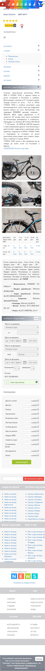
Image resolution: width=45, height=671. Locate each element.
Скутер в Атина (34, 508)
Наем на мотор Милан (13, 494)
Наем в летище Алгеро (13, 540)
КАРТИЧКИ (11, 602)
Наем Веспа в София (36, 519)
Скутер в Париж (34, 510)
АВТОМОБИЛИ (13, 628)
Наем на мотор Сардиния (14, 496)
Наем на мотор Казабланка (10, 560)
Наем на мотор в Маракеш (11, 555)
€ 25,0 (20, 247)
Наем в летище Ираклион (14, 548)
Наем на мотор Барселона (10, 503)
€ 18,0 (31, 247)
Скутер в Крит (33, 516)
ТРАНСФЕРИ (12, 631)
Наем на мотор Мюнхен (13, 518)
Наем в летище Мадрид (13, 537)
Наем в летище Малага (13, 534)
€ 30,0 (14, 247)
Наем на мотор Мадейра (14, 516)
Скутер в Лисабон (35, 499)
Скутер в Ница (33, 513)
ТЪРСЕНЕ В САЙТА (34, 479)
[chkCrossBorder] (37, 382)
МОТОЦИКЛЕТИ (13, 624)
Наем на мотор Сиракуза (14, 499)
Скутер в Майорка (35, 496)
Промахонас (13, 56)
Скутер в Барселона (36, 494)
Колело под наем (16, 148)
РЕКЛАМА (11, 635)
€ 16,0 (38, 246)
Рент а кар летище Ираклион (35, 561)
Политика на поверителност (24, 582)
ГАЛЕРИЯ (11, 599)
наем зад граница (17, 382)
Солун (10, 59)
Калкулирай (22, 462)
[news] (24, 574)
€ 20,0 (25, 247)
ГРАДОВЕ (11, 606)
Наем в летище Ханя (12, 545)
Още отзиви (9, 25)
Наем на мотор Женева (13, 521)
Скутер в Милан (34, 505)
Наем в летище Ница (12, 551)
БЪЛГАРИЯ (11, 609)
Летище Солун (14, 61)
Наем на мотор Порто (13, 513)
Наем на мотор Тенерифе (14, 507)
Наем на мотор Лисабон (14, 510)
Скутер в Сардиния (35, 502)
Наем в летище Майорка (14, 531)
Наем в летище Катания (13, 542)
